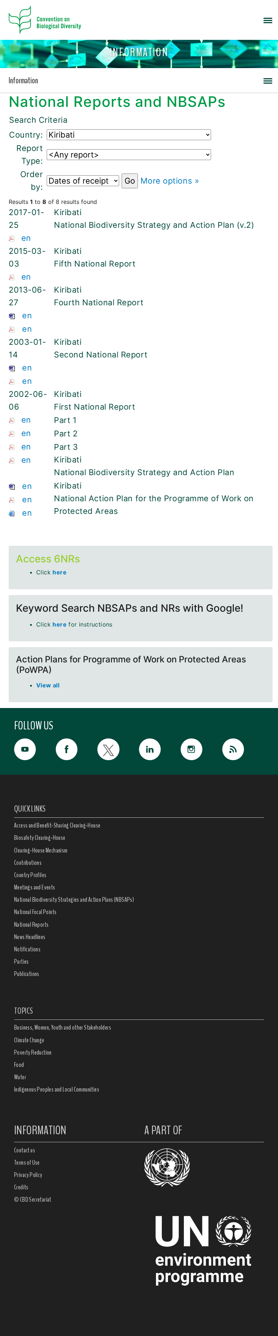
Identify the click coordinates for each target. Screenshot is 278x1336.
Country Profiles (30, 875)
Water (20, 1077)
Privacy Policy (28, 1174)
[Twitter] (118, 749)
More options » (169, 180)
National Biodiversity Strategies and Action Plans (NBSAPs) (74, 899)
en (26, 238)
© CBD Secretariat (32, 1199)
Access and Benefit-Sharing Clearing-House (57, 825)
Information (23, 80)
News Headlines (30, 937)
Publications (26, 973)
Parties (21, 961)
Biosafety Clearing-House (40, 837)
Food (19, 1064)
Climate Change (29, 1040)
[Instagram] (201, 749)
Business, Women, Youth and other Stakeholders (62, 1027)
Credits (21, 1187)
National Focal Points (35, 912)
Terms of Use (27, 1162)
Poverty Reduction (33, 1052)
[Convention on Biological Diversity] (45, 20)
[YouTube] (35, 749)
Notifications (27, 949)
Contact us (24, 1150)
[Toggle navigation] (268, 20)
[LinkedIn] (160, 749)
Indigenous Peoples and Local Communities (56, 1089)
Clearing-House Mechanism (41, 850)
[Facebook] (76, 749)
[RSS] (243, 751)
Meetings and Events (34, 887)
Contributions (28, 862)
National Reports (31, 924)
